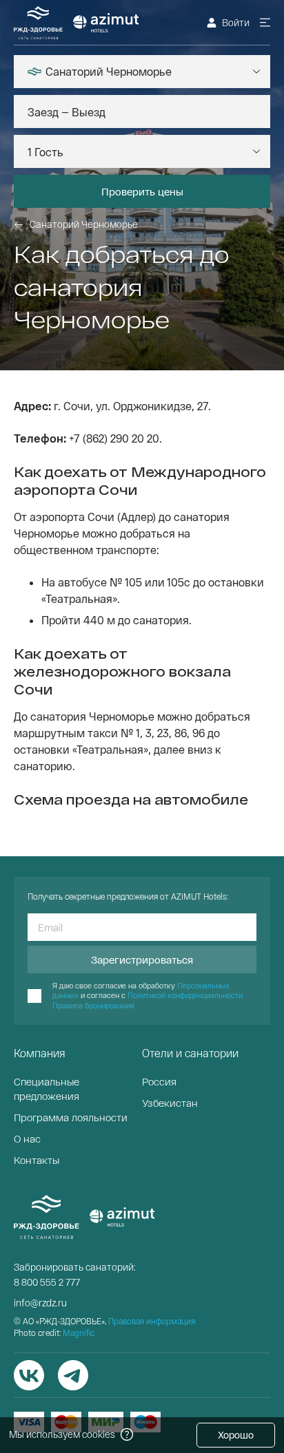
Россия (159, 1081)
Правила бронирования (93, 1005)
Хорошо (236, 1435)
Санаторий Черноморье (84, 224)
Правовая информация (151, 1321)
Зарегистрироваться (142, 959)
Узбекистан (170, 1102)
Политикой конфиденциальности (185, 994)
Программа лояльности (71, 1117)
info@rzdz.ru (40, 1302)
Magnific (78, 1332)
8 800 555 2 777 (47, 1282)
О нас (27, 1138)
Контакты (36, 1160)
